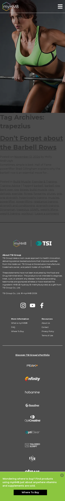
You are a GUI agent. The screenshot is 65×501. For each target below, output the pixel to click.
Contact (45, 327)
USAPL (34, 209)
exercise (17, 193)
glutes (51, 193)
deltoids (5, 193)
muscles (53, 197)
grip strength (9, 197)
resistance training (46, 201)
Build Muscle (22, 181)
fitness (28, 193)
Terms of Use (47, 335)
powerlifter (7, 201)
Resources (47, 319)
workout (27, 213)
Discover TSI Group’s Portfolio (33, 355)
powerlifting (24, 201)
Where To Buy (17, 331)
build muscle (38, 189)
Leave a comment (47, 213)
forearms (40, 193)
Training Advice (10, 185)
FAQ (13, 327)
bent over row (9, 189)
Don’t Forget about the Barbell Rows (31, 142)
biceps (24, 189)
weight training (10, 213)
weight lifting (49, 209)
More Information (20, 319)
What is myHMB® (19, 323)
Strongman (7, 209)
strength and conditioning (17, 205)
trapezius (22, 209)
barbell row (52, 185)
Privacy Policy (48, 331)
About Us (46, 323)
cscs (51, 189)
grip (59, 193)
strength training (47, 205)
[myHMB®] (10, 6)
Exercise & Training (44, 181)
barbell (38, 185)
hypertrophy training (33, 197)
